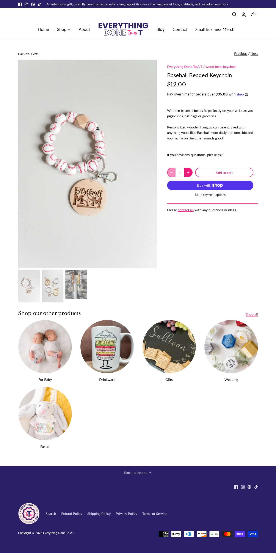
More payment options (210, 194)
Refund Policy (71, 513)
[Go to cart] (253, 14)
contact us (186, 210)
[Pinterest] (33, 4)
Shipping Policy (99, 513)
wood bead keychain (221, 66)
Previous (240, 53)
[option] (87, 164)
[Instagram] (26, 4)
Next (254, 53)
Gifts (35, 54)
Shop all (252, 314)
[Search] (234, 14)
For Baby (45, 379)
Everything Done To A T (184, 66)
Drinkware (107, 379)
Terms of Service (154, 513)
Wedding (231, 379)
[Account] (243, 14)
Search (51, 513)
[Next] (150, 164)
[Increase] (188, 172)
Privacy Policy (126, 513)
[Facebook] (20, 4)
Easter (45, 446)
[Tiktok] (39, 4)
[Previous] (24, 164)
